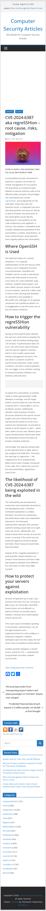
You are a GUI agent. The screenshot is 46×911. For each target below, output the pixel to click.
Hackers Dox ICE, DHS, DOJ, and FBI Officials (21, 759)
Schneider (7, 847)
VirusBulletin (8, 868)
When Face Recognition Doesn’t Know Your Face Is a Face (26, 9)
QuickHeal (7, 839)
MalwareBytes (9, 826)
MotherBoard (8, 835)
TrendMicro (8, 864)
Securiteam (7, 852)
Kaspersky (9, 111)
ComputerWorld (9, 801)
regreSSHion (10, 201)
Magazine (7, 822)
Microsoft (7, 831)
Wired (5, 873)
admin (20, 139)
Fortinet (6, 805)
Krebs (5, 818)
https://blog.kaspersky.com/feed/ (19, 667)
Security (19, 111)
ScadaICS (6, 843)
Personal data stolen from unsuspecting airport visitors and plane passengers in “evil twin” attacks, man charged (24, 692)
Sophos (6, 860)
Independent (8, 810)
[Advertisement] (23, 75)
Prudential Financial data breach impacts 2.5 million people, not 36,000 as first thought (22, 707)
